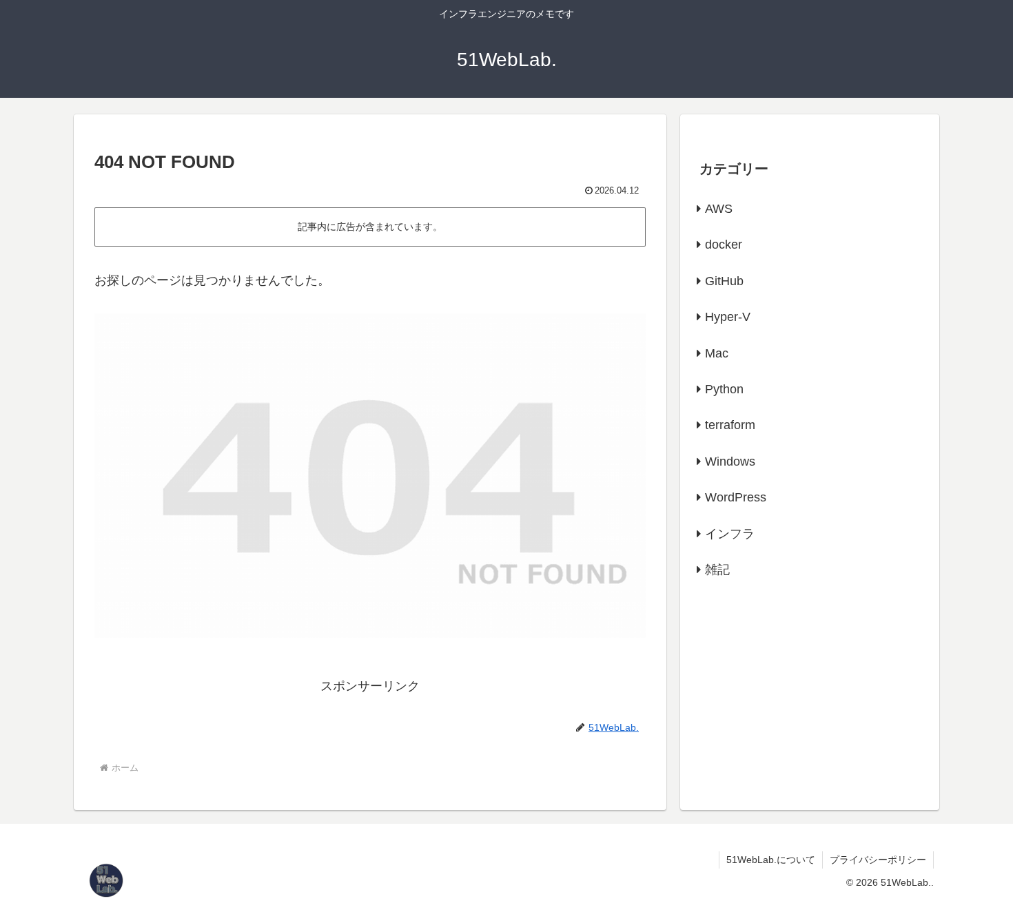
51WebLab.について (770, 859)
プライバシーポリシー (878, 859)
